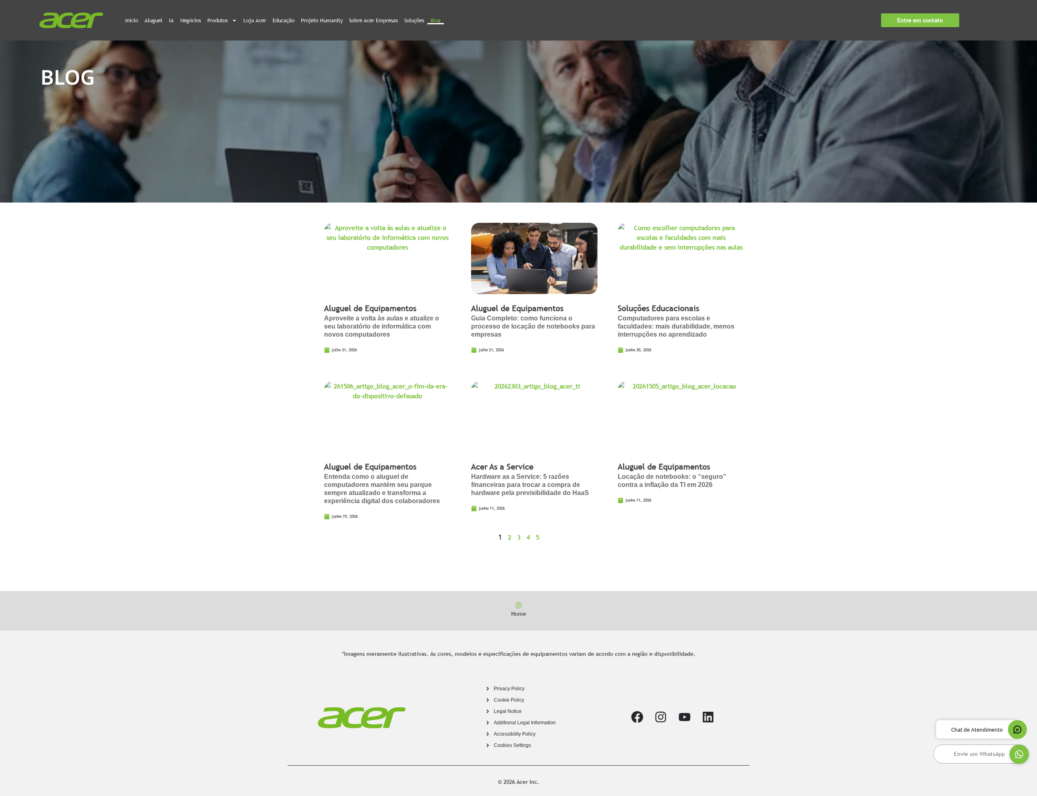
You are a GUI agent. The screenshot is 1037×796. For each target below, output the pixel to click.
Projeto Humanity (322, 20)
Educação (283, 20)
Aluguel (153, 20)
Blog (436, 20)
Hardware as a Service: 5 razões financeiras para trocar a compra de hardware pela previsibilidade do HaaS (530, 484)
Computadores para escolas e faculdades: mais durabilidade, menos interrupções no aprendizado (676, 326)
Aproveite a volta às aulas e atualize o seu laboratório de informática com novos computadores (381, 326)
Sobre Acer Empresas (373, 20)
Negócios (190, 20)
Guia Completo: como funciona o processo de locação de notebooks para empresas (533, 326)
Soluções (414, 20)
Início (131, 20)
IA (171, 20)
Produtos (217, 20)
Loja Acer (254, 20)
